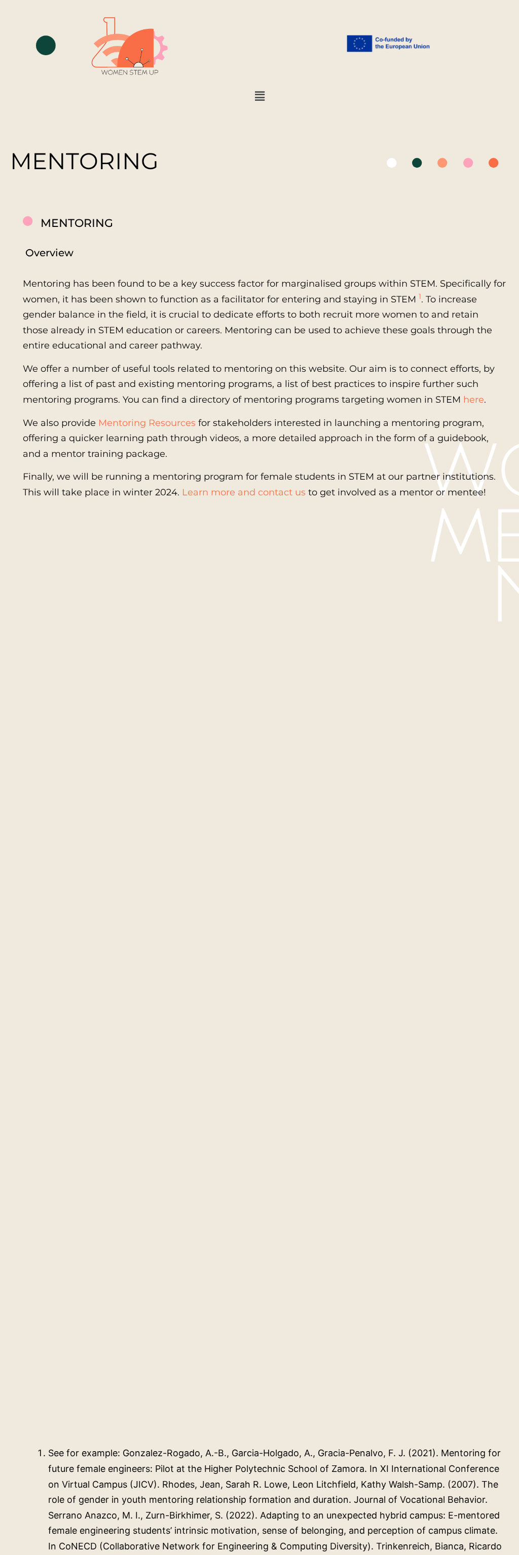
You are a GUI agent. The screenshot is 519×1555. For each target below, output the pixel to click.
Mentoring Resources (147, 423)
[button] (259, 96)
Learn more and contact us (244, 492)
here (473, 399)
